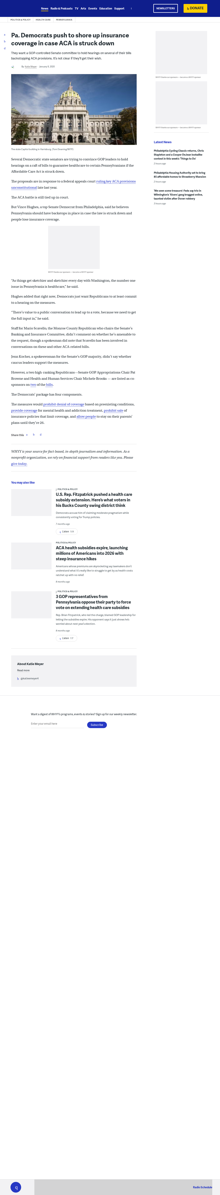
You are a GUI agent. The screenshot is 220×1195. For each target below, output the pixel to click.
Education (105, 8)
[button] (15, 1187)
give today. (19, 464)
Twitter (33, 434)
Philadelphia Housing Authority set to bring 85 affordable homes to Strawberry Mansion (180, 174)
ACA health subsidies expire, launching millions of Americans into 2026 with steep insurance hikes (92, 553)
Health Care (43, 19)
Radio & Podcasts (62, 8)
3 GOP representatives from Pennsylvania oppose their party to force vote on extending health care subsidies (93, 602)
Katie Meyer (31, 66)
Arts (83, 8)
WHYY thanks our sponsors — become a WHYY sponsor (70, 272)
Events (92, 8)
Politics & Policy (20, 19)
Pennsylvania (64, 19)
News (44, 8)
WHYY (20, 8)
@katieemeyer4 (29, 678)
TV (76, 8)
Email (40, 434)
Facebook (26, 434)
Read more (23, 670)
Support (119, 8)
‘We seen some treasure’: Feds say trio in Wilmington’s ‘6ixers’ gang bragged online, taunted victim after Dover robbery (178, 194)
